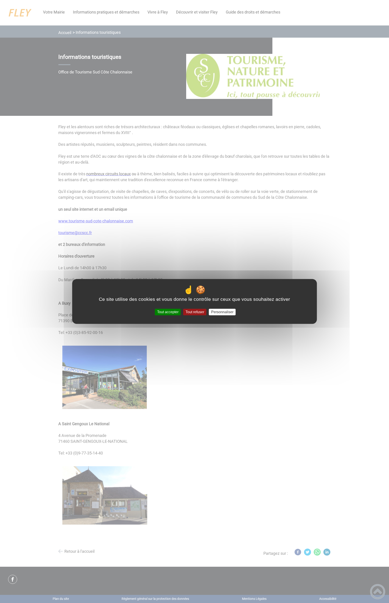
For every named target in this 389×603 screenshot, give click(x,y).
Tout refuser (194, 312)
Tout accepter (168, 312)
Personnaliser (222, 312)
